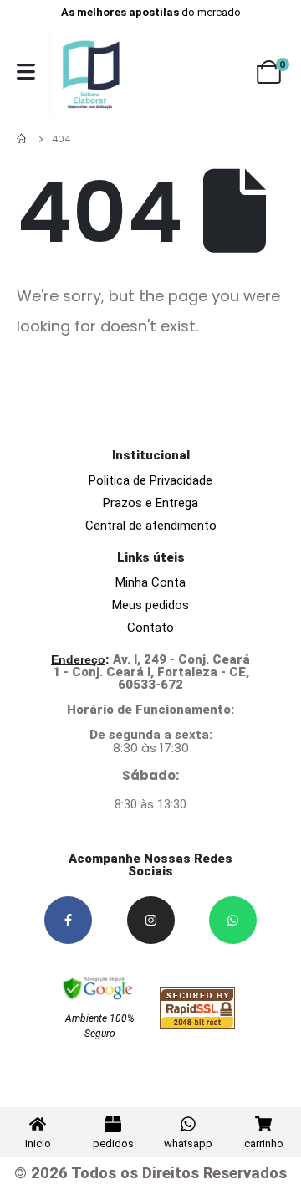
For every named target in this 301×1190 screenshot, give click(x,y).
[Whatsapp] (233, 920)
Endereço (78, 659)
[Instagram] (151, 920)
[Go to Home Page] (22, 139)
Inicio (38, 1143)
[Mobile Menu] (26, 71)
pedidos (113, 1143)
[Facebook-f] (68, 920)
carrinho (263, 1143)
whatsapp (188, 1143)
